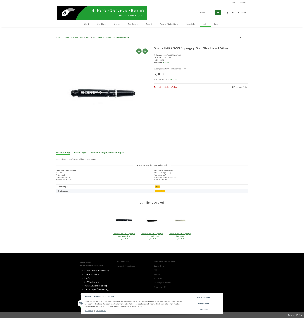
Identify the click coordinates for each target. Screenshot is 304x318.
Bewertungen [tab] (80, 152)
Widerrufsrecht (160, 287)
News (234, 2)
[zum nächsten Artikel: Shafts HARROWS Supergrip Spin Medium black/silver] (245, 37)
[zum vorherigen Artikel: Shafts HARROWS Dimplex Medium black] (240, 37)
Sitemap (157, 274)
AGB (155, 270)
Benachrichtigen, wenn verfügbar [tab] (107, 152)
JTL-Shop (299, 315)
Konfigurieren (203, 303)
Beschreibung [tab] (63, 152)
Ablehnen (204, 310)
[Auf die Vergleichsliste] (139, 51)
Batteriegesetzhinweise (163, 282)
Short (157, 186)
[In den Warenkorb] (58, 45)
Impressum (89, 311)
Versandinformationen (126, 266)
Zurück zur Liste (63, 37)
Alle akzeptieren (203, 297)
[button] (227, 13)
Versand (173, 79)
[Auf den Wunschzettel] (145, 51)
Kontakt (243, 2)
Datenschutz (101, 311)
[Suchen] (218, 12)
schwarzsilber (160, 191)
